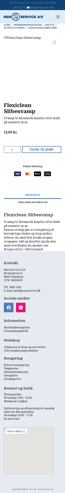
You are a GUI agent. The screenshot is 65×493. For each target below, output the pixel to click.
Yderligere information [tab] (33, 202)
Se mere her (12, 418)
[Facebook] (9, 307)
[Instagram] (21, 307)
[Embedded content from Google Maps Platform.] (29, 450)
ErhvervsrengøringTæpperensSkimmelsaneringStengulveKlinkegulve (16, 372)
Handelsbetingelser (17, 327)
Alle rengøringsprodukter (21, 350)
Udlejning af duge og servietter (25, 347)
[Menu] (58, 17)
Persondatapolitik (16, 331)
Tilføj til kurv (42, 149)
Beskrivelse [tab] (32, 194)
